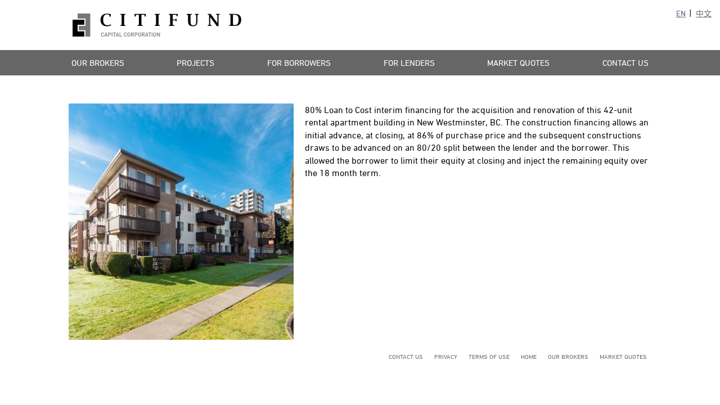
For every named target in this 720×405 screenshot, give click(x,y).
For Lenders (409, 63)
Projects (195, 63)
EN (681, 13)
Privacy (445, 356)
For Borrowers (299, 63)
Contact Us (625, 63)
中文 (704, 13)
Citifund (157, 25)
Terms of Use (489, 356)
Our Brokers (97, 63)
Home (529, 356)
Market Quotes (518, 63)
